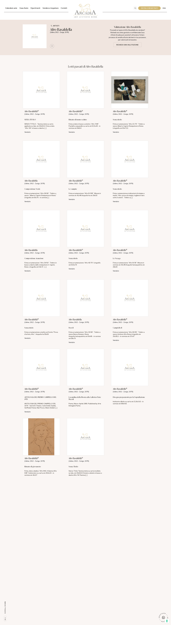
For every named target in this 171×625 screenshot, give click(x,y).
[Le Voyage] (129, 228)
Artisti (56, 26)
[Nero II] (85, 298)
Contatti (64, 8)
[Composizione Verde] (41, 159)
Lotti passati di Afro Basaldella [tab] (85, 66)
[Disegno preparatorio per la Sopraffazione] (129, 367)
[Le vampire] (85, 159)
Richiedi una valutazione (127, 45)
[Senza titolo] (129, 89)
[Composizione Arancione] (41, 228)
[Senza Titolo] (85, 436)
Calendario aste (11, 8)
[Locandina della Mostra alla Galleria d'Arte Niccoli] (85, 367)
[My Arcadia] (149, 8)
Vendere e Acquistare (50, 8)
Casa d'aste (23, 8)
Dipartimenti (35, 8)
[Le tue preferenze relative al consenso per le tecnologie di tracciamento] (167, 621)
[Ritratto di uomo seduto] (85, 89)
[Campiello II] (129, 298)
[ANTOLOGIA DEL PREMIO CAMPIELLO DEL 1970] (41, 367)
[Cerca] (135, 8)
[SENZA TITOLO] (41, 89)
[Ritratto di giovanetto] (41, 436)
